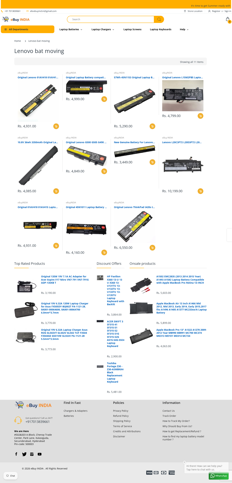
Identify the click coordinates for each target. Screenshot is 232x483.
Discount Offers (109, 263)
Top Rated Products (29, 263)
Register (216, 11)
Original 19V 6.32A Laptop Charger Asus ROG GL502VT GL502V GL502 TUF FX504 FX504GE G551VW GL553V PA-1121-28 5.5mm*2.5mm (64, 334)
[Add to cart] (56, 126)
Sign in (228, 11)
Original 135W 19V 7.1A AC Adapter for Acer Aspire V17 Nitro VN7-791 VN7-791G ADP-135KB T (65, 279)
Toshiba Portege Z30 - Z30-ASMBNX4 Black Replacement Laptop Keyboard (115, 372)
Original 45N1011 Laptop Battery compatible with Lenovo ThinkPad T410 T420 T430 (86, 207)
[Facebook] (16, 454)
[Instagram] (32, 454)
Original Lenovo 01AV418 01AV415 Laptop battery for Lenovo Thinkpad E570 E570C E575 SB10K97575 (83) (38, 77)
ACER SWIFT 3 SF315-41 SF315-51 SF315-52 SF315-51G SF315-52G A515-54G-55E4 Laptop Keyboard (115, 334)
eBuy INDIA (119, 72)
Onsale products (143, 263)
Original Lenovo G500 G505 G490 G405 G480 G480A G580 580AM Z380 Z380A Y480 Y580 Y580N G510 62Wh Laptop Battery (86, 142)
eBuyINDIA (23, 72)
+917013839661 (37, 421)
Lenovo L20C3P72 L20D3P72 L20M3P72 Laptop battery (183, 142)
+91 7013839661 (13, 11)
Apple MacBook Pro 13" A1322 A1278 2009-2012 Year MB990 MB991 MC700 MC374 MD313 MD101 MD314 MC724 (181, 332)
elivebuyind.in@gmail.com (43, 11)
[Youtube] (39, 454)
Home (17, 40)
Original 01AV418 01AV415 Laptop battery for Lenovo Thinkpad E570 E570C (38, 207)
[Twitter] (24, 454)
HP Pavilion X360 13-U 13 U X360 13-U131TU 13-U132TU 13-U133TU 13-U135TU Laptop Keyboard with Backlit (115, 290)
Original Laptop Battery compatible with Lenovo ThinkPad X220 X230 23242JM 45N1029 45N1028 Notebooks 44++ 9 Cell (86, 77)
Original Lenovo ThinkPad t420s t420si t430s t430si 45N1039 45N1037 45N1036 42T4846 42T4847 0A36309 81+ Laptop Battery (134, 207)
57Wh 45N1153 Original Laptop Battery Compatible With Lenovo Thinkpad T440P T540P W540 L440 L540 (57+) (134, 77)
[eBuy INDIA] (16, 19)
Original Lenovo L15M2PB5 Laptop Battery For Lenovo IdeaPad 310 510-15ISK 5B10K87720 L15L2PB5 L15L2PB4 (183, 77)
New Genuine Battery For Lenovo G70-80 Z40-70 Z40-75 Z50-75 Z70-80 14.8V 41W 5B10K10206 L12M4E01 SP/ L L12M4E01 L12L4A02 (134, 142)
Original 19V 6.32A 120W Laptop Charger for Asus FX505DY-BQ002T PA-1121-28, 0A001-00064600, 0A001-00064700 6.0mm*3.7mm (64, 308)
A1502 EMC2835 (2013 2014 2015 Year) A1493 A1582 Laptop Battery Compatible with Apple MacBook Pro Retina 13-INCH (180, 279)
